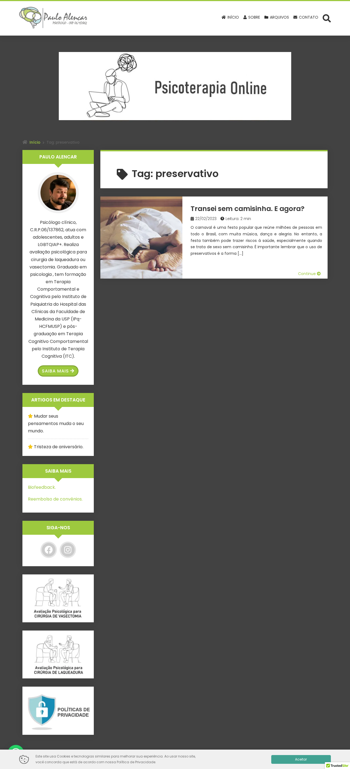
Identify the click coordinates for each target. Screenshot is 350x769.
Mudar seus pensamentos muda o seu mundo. (56, 423)
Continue (307, 273)
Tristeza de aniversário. (58, 447)
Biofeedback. (42, 487)
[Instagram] (68, 550)
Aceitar (301, 759)
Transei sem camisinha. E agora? (248, 208)
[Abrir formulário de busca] (327, 18)
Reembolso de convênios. (55, 499)
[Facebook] (49, 550)
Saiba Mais (55, 371)
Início (35, 142)
